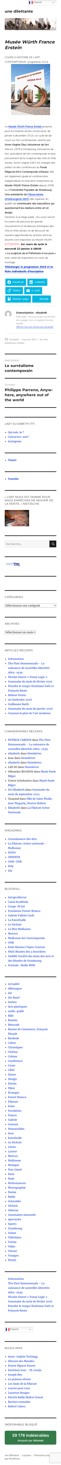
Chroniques (15, 1047)
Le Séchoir (14, 924)
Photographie (17, 1187)
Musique (13, 1165)
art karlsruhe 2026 (20, 699)
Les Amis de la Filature (22, 1383)
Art (41, 339)
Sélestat (13, 1210)
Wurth (12, 1260)
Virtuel (12, 1251)
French (14, 1329)
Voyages (13, 1255)
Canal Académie (18, 901)
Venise (12, 1242)
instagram (14, 441)
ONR (11, 942)
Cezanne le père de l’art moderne (29, 713)
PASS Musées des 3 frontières (27, 951)
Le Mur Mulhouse (19, 929)
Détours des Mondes (21, 1361)
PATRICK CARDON (19, 739)
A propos (26, 1455)
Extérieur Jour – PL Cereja (24, 1370)
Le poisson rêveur (19, 1379)
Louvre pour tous (19, 1388)
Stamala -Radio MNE (21, 965)
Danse (12, 1074)
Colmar (12, 1056)
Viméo (12, 460)
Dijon (11, 1088)
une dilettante (19, 11)
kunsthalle (15, 1137)
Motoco (13, 933)
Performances (17, 1183)
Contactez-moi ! (18, 436)
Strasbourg (15, 1228)
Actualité (14, 984)
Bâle (11, 1015)
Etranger (13, 1092)
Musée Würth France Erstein (25, 126)
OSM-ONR (15, 861)
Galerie (12, 1119)
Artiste (12, 1002)
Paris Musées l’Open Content (26, 947)
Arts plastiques (17, 1006)
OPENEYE (14, 857)
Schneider (14, 1201)
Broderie (13, 1038)
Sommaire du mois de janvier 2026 (30, 708)
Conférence (15, 1061)
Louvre (12, 1151)
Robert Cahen (17, 1406)
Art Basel (14, 997)
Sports (12, 1223)
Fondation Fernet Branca (24, 910)
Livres (12, 1146)
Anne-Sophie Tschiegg (23, 1356)
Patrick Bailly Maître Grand (25, 1397)
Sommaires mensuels (22, 1214)
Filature (13, 1101)
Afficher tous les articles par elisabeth (35, 327)
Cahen (12, 1042)
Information (16, 658)
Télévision (14, 1237)
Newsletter (34, 753)
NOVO (12, 852)
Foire (11, 1106)
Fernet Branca (17, 1097)
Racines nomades (19, 1401)
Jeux (11, 1133)
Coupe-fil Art (16, 906)
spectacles (14, 1219)
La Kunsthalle (17, 920)
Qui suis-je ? (16, 432)
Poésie (12, 1192)
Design (20, 343)
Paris (11, 1174)
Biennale (13, 1024)
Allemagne (15, 988)
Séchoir (13, 1205)
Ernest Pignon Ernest (21, 1365)
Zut (10, 870)
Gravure (13, 1124)
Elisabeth (14, 807)
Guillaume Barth (18, 704)
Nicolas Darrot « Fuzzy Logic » (27, 677)
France (12, 1115)
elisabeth (14, 339)
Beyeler (13, 1020)
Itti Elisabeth (16, 789)
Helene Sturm (17, 695)
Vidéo (11, 1246)
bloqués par (32, 1439)
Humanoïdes (16, 1128)
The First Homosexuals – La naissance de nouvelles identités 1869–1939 (29, 668)
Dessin (12, 1083)
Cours (11, 1065)
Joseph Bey (15, 1374)
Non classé (15, 1169)
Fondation (14, 1110)
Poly (11, 866)
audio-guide (16, 1011)
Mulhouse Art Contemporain (26, 938)
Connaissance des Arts (22, 839)
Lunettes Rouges (19, 1392)
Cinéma (13, 1051)
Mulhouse (14, 1160)
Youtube (13, 478)
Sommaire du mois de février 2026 (30, 681)
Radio (11, 1196)
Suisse (12, 1232)
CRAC (11, 1070)
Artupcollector (17, 897)
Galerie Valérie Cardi (21, 915)
